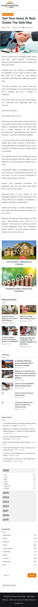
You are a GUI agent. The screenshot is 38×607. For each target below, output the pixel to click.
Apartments (7, 535)
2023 (6, 501)
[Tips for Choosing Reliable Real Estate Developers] (7, 386)
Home (5, 545)
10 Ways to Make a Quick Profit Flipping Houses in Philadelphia (10, 339)
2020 (6, 515)
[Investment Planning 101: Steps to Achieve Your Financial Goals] (7, 405)
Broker (5, 538)
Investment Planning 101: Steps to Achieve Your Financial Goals (24, 405)
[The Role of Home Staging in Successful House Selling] (10, 309)
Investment (7, 552)
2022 (6, 506)
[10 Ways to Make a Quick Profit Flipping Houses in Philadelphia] (10, 330)
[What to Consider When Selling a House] (28, 309)
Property (6, 558)
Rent (4, 565)
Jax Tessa (7, 27)
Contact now (19, 603)
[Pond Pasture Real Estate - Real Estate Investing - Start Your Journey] (10, 4)
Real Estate (7, 561)
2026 (6, 470)
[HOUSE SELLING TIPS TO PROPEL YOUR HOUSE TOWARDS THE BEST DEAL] (28, 331)
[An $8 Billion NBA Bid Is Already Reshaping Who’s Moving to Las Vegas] (7, 364)
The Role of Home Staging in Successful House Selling (9, 318)
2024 (6, 497)
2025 (6, 492)
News (5, 555)
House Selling (7, 14)
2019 (6, 519)
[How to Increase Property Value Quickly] (7, 396)
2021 (5, 510)
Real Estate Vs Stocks (9, 585)
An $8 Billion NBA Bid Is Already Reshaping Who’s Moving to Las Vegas (24, 363)
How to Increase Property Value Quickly (16, 442)
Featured (6, 542)
